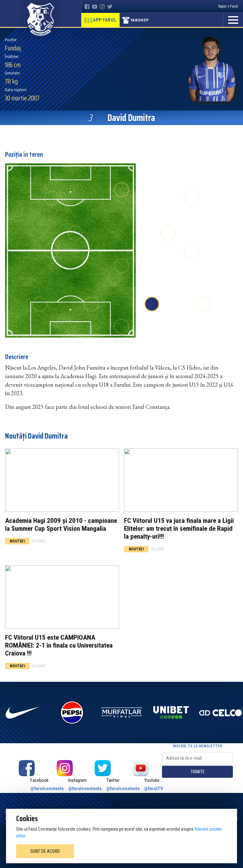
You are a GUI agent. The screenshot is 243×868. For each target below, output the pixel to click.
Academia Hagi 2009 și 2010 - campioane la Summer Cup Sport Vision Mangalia (61, 524)
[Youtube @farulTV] (140, 768)
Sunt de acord (45, 851)
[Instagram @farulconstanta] (64, 768)
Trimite (197, 771)
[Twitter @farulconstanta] (102, 768)
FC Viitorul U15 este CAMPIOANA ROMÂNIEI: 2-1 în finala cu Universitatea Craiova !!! (59, 645)
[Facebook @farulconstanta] (26, 768)
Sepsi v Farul (228, 6)
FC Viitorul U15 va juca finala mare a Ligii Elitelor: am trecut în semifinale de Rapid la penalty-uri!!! (179, 528)
